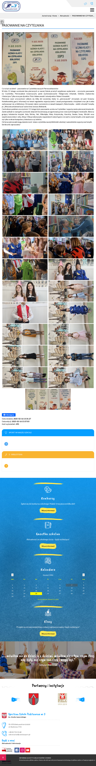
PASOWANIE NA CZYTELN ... (82, 16)
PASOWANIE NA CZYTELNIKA (23, 25)
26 (48, 593)
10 (24, 588)
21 (71, 591)
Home (54, 16)
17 (24, 591)
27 (60, 593)
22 (83, 591)
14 (71, 588)
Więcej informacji (6, 444)
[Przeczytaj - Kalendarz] (48, 560)
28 (71, 593)
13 (60, 588)
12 (48, 588)
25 (36, 593)
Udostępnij (10, 415)
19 (48, 591)
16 (12, 591)
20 (60, 591)
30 (12, 596)
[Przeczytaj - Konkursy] (48, 489)
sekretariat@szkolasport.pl (86, 3)
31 (24, 596)
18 (36, 591)
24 (24, 593)
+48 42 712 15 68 (91, 3)
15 (83, 588)
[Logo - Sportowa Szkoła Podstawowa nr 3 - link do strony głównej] (11, 6)
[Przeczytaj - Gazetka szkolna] (48, 525)
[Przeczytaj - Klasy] (48, 612)
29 (83, 593)
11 (36, 588)
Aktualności (63, 16)
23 (12, 593)
